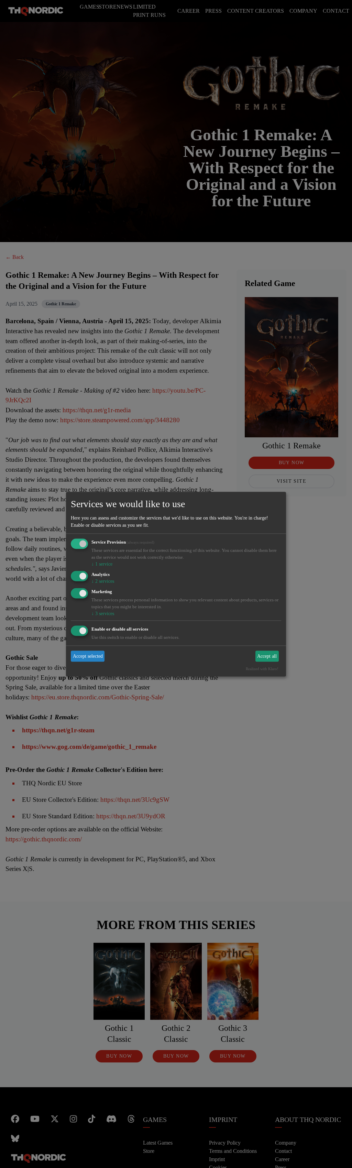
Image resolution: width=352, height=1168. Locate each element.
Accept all (267, 657)
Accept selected (88, 657)
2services (102, 581)
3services (102, 613)
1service (101, 564)
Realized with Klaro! (264, 669)
